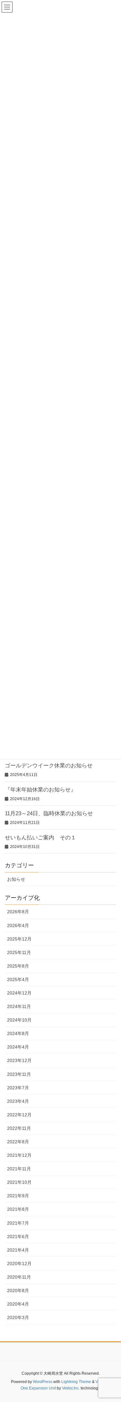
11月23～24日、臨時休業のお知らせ (49, 813)
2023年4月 (18, 1101)
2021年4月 (18, 1250)
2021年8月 (18, 1209)
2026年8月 (18, 911)
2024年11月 (19, 1006)
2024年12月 (19, 993)
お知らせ (16, 879)
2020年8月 (18, 1290)
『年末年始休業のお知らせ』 (40, 790)
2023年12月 (19, 1060)
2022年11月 (19, 1128)
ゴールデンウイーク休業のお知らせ (49, 766)
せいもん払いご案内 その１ (40, 838)
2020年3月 (18, 1317)
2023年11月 (19, 1074)
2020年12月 (19, 1263)
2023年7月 (18, 1087)
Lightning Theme (76, 1382)
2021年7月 (18, 1223)
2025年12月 (19, 939)
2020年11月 (19, 1277)
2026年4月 (18, 925)
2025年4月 (18, 979)
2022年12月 (19, 1114)
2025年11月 (19, 952)
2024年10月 (19, 1019)
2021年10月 (19, 1182)
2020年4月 (18, 1304)
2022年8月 (18, 1141)
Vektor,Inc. (71, 1388)
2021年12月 (19, 1155)
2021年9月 (18, 1195)
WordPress (42, 1382)
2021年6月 (18, 1236)
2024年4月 (18, 1046)
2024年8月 (18, 1033)
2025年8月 (18, 966)
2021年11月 (19, 1168)
